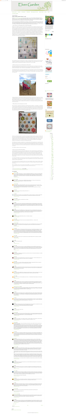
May (51, 172)
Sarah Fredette (15, 172)
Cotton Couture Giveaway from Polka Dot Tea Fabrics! (52, 160)
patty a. (14, 331)
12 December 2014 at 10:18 (16, 278)
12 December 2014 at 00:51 (16, 200)
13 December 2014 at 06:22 (16, 358)
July (51, 170)
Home (27, 405)
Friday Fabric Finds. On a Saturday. (52, 151)
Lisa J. (14, 291)
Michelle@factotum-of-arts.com (17, 286)
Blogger (37, 412)
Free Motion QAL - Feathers (52, 164)
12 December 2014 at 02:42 (16, 233)
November (52, 165)
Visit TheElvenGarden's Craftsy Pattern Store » (49, 91)
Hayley (14, 271)
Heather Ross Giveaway (52, 157)
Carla (14, 308)
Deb (14, 365)
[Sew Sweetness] (49, 122)
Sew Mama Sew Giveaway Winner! (52, 149)
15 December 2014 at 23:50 (16, 386)
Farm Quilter (15, 312)
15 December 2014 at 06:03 (16, 380)
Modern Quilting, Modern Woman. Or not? (52, 155)
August (52, 169)
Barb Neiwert (15, 179)
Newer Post (13, 405)
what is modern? (26, 169)
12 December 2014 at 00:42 (16, 196)
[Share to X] (24, 168)
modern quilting (15, 169)
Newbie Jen (15, 370)
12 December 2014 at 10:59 (16, 289)
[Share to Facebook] (25, 168)
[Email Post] (22, 168)
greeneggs (15, 261)
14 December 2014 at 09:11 (16, 368)
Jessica (14, 297)
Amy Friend (15, 198)
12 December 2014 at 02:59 (16, 243)
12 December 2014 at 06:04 (16, 259)
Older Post (42, 405)
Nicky (14, 317)
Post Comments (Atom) (17, 406)
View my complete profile (47, 131)
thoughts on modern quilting (22, 169)
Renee (14, 202)
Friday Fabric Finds (52, 141)
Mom (14, 382)
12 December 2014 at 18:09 (16, 315)
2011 (51, 179)
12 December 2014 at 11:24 (16, 295)
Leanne (14, 193)
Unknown (15, 235)
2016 (51, 135)
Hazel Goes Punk (52, 139)
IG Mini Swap (52, 147)
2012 (51, 178)
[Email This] (23, 168)
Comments (47, 78)
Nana (14, 240)
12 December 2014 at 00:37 (16, 191)
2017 (51, 134)
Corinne (14, 228)
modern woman (18, 169)
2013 (51, 177)
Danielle (14, 252)
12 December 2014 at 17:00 (16, 310)
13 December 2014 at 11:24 (16, 363)
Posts (46, 77)
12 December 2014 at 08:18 (16, 273)
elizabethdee (15, 322)
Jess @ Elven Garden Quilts (49, 130)
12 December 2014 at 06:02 (16, 254)
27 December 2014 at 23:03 (16, 397)
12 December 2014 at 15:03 (16, 306)
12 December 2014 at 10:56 (16, 284)
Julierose (15, 245)
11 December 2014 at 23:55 (16, 181)
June (51, 171)
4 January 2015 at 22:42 (16, 402)
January (52, 176)
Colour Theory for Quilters (15, 13)
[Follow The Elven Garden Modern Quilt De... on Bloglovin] (47, 74)
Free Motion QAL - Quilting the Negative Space (52, 144)
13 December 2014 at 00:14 (16, 329)
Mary (14, 280)
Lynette (14, 338)
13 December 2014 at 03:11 (16, 344)
